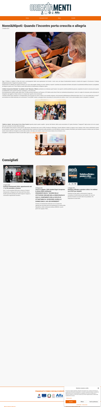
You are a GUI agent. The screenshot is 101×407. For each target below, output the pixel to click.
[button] (98, 388)
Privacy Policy (84, 404)
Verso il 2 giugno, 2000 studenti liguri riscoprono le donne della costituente (50, 190)
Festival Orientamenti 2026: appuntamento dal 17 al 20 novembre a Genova (17, 187)
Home (27, 18)
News (59, 18)
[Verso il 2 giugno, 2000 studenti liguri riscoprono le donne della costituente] (50, 175)
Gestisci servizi (69, 398)
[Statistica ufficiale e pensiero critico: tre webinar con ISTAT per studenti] (82, 175)
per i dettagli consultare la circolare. (38, 132)
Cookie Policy (78, 404)
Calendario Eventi (43, 18)
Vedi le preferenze (93, 401)
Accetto (71, 401)
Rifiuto (82, 401)
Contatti (73, 18)
